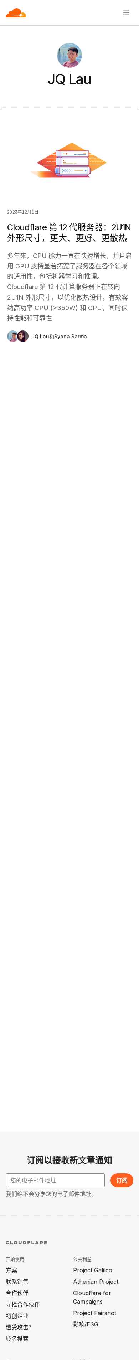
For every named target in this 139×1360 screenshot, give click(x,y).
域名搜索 (17, 1338)
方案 (11, 1270)
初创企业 (17, 1315)
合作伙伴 (17, 1293)
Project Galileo (92, 1270)
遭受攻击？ (20, 1327)
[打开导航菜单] (126, 13)
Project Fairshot (94, 1313)
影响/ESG (85, 1324)
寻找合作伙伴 (23, 1304)
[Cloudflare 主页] (16, 12)
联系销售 (17, 1281)
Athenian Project (95, 1281)
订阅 (122, 1180)
